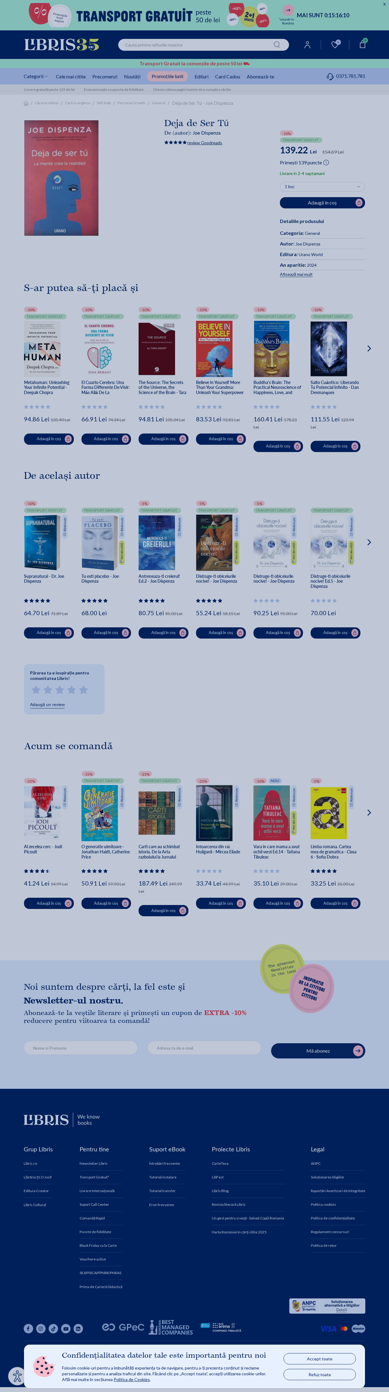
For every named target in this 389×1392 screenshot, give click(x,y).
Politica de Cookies (132, 1379)
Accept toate (319, 1358)
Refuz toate (319, 1374)
